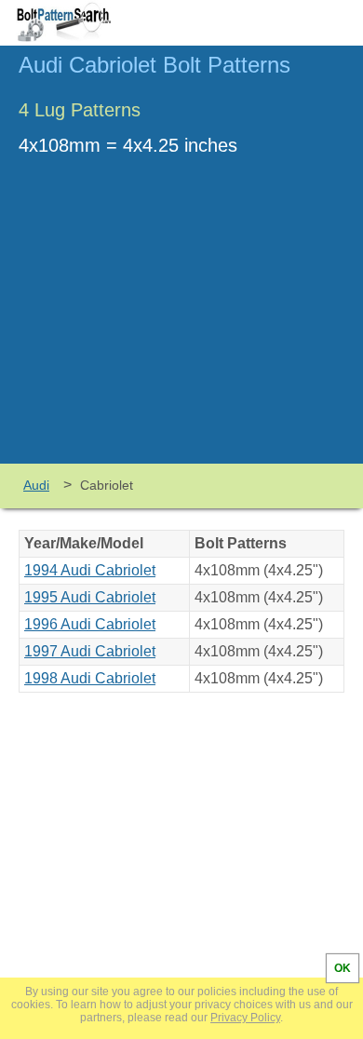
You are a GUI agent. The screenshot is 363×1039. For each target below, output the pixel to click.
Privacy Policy (245, 1017)
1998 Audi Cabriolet (89, 678)
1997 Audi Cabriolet (89, 651)
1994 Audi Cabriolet (89, 570)
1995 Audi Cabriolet (89, 597)
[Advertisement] (181, 324)
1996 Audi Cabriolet (89, 624)
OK (342, 968)
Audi (36, 485)
